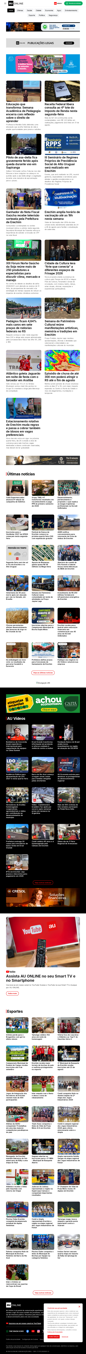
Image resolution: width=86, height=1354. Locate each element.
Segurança (53, 15)
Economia (49, 10)
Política (42, 15)
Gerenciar (65, 1336)
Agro (59, 10)
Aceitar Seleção (54, 1336)
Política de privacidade (13, 1339)
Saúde (29, 10)
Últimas (20, 10)
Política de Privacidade (55, 1332)
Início (11, 10)
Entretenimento (71, 10)
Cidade (38, 10)
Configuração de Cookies (30, 1339)
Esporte (32, 15)
